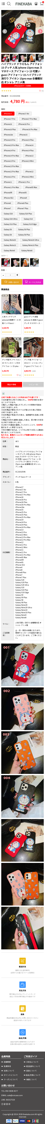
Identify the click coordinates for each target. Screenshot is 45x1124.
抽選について (31, 1079)
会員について (8, 1070)
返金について (31, 1070)
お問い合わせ (13, 282)
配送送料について (33, 1066)
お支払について (32, 1062)
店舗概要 (7, 1062)
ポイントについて (10, 1075)
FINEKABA (23, 3)
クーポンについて (10, 1079)
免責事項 (7, 1066)
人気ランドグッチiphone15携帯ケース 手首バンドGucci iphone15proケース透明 (11, 323)
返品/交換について (33, 1075)
